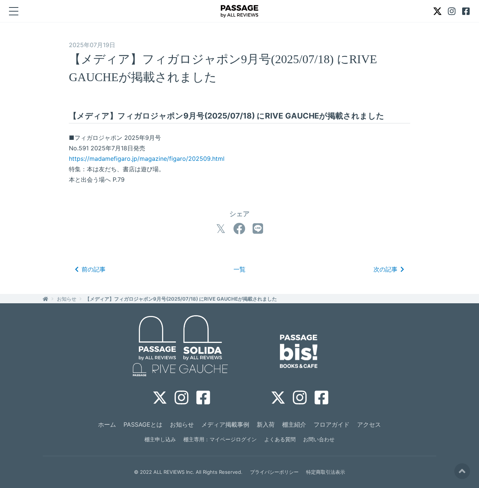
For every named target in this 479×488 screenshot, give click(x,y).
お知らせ (66, 299)
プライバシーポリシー (274, 472)
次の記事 (385, 269)
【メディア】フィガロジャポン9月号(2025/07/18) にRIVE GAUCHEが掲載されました (181, 299)
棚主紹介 (294, 424)
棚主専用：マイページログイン (220, 439)
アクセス (369, 424)
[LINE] (258, 228)
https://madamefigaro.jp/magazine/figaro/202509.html (147, 158)
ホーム (107, 424)
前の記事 (94, 269)
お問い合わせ (319, 439)
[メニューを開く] (13, 11)
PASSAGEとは (142, 424)
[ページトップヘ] (462, 471)
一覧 (239, 269)
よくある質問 (280, 439)
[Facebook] (239, 228)
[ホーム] (45, 299)
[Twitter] (221, 228)
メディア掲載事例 (225, 424)
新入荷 (266, 424)
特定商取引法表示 (325, 472)
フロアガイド (332, 424)
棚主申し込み (160, 439)
